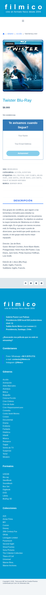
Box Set (6, 487)
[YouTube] (41, 283)
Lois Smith (36, 178)
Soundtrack (7, 483)
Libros (5, 496)
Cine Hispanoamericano (13, 408)
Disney (6, 528)
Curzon (6, 525)
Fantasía (6, 429)
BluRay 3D (7, 499)
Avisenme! (23, 153)
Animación (7, 383)
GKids (5, 535)
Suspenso (7, 451)
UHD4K (6, 474)
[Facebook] (25, 283)
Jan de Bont (25, 178)
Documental (8, 420)
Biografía (6, 395)
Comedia (6, 411)
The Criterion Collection (13, 553)
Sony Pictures (8, 550)
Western (6, 457)
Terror (5, 454)
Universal (7, 559)
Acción (18, 172)
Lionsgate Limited (10, 538)
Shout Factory (8, 547)
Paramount (7, 541)
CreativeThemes (32, 581)
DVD (5, 493)
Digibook (6, 490)
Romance (7, 441)
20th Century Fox (10, 532)
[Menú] (23, 21)
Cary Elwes (30, 175)
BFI (4, 522)
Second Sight (8, 544)
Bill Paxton (18, 175)
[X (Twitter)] (31, 283)
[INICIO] (3, 34)
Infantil (5, 435)
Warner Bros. (16, 183)
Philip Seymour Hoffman (14, 180)
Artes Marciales (9, 386)
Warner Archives (9, 566)
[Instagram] (36, 283)
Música (6, 438)
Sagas (5, 445)
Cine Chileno (8, 401)
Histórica (6, 432)
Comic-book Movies (11, 414)
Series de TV (8, 448)
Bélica (5, 392)
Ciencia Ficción (9, 398)
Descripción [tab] (23, 200)
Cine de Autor (8, 404)
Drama (5, 423)
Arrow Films (8, 519)
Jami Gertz (13, 178)
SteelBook (7, 480)
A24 (4, 516)
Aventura (26, 172)
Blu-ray (6, 477)
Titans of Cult (8, 556)
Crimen (6, 417)
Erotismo (6, 426)
